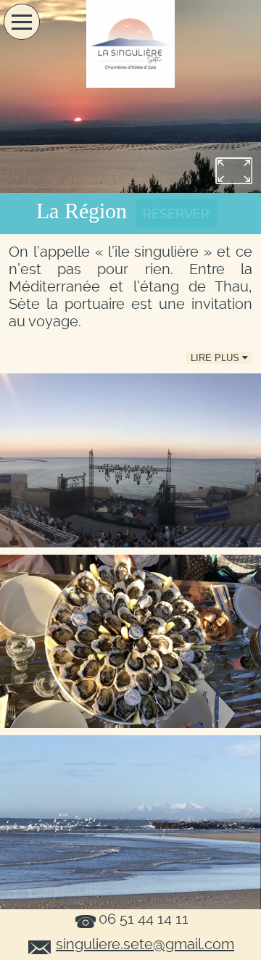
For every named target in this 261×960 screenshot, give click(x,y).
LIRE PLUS (216, 357)
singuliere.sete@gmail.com (145, 944)
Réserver (176, 213)
